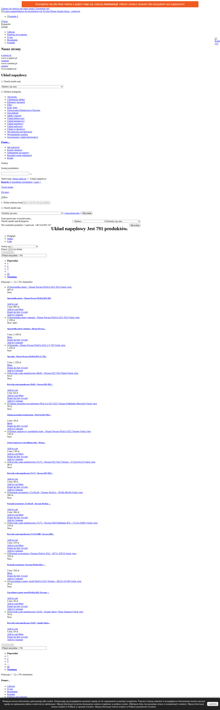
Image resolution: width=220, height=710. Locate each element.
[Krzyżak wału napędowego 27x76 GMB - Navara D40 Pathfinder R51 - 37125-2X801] (47, 523)
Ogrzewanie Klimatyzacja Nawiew (23, 110)
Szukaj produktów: (10, 168)
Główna (11, 32)
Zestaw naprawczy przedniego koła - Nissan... (26, 442)
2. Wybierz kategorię (11, 91)
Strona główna (19, 179)
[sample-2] (12, 16)
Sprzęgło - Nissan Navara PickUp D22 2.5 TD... (27, 356)
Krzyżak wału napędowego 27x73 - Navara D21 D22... (30, 473)
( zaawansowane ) (72, 213)
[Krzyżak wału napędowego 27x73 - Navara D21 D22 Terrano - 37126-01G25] (45, 462)
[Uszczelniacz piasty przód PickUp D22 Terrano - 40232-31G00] (38, 581)
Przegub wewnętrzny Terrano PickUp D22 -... (26, 565)
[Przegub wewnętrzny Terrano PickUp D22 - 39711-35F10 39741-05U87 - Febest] (36, 553)
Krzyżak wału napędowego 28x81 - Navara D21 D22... (30, 384)
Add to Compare (15, 314)
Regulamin (12, 40)
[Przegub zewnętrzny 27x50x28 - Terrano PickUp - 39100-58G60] (39, 492)
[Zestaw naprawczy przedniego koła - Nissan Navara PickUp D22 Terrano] (43, 431)
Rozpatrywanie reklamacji (19, 155)
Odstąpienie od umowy (18, 152)
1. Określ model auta (11, 81)
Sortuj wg (5, 246)
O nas (10, 37)
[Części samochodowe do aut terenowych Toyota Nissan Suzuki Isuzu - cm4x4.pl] (40, 11)
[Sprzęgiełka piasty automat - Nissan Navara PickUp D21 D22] (38, 317)
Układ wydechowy (16, 129)
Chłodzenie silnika (16, 99)
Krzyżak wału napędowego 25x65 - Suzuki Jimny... (28, 623)
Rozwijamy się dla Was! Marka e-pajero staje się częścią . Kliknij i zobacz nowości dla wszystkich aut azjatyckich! (110, 4)
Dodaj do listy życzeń (17, 312)
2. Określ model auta (11, 208)
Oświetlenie (12, 113)
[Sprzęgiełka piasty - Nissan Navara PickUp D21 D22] (34, 287)
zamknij (213, 704)
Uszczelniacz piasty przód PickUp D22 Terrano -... (28, 592)
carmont (5, 60)
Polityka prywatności (17, 34)
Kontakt (11, 42)
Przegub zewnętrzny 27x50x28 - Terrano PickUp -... (29, 503)
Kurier (10, 158)
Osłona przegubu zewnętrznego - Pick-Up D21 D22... (29, 415)
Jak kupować (13, 147)
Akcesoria (12, 97)
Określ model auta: (10, 221)
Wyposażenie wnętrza (17, 134)
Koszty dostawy (14, 150)
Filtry (9, 105)
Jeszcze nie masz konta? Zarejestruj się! (31, 8)
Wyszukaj (87, 213)
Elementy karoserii (16, 102)
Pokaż (4, 249)
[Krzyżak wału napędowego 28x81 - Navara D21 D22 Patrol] (37, 373)
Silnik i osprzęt (14, 115)
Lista (9, 241)
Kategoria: (24, 221)
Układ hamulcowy (16, 121)
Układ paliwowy (15, 126)
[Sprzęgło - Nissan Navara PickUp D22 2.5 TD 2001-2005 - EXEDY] (30, 345)
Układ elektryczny (16, 118)
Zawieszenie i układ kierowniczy (22, 137)
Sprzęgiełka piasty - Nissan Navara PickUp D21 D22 (29, 298)
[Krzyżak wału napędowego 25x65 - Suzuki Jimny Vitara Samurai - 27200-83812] (39, 611)
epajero (4, 66)
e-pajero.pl (6, 55)
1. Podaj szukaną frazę (11, 202)
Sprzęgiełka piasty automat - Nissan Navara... (26, 329)
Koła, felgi (12, 107)
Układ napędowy (15, 123)
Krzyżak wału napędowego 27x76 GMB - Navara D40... (30, 534)
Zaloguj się (6, 8)
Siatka (10, 238)
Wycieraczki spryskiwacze (19, 131)
